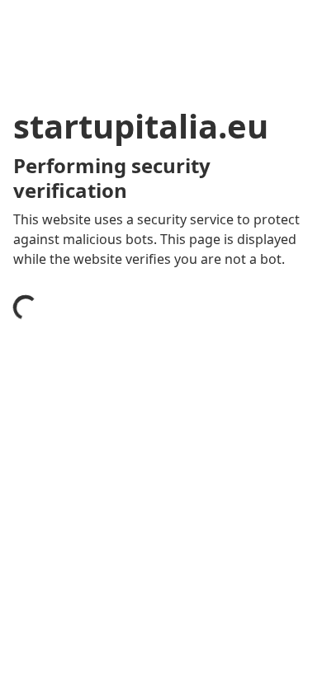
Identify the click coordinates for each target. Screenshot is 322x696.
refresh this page (86, 609)
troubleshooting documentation (134, 674)
